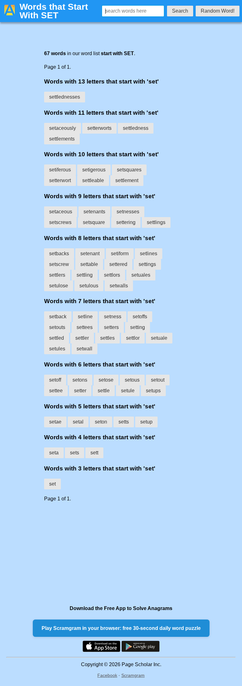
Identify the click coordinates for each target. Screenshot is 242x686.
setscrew (59, 264)
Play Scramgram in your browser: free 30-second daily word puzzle (121, 628)
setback (57, 316)
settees (85, 327)
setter (80, 390)
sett (94, 452)
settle (104, 390)
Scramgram (133, 675)
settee (56, 390)
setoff (55, 380)
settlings (156, 222)
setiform (120, 253)
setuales (140, 275)
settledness (135, 128)
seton (101, 421)
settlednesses (64, 97)
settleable (93, 180)
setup (146, 421)
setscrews (60, 222)
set (52, 484)
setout (157, 380)
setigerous (94, 169)
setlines (148, 253)
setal (78, 421)
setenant (90, 253)
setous (132, 380)
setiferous (60, 169)
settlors (112, 275)
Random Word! (217, 11)
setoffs (140, 316)
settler (82, 338)
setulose (58, 285)
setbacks (59, 253)
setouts (57, 327)
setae (55, 421)
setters (111, 327)
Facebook (107, 675)
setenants (94, 211)
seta (54, 452)
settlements (62, 138)
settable (89, 264)
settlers (57, 275)
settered (118, 264)
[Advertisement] (108, 553)
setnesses (128, 211)
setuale (159, 338)
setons (79, 380)
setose (106, 380)
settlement (126, 180)
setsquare (94, 222)
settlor (133, 338)
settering (125, 222)
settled (56, 338)
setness (112, 316)
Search (180, 11)
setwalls (119, 285)
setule (128, 390)
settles (107, 338)
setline (85, 316)
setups (153, 390)
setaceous (60, 211)
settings (147, 264)
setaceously (62, 128)
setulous (88, 285)
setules (57, 348)
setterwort (60, 180)
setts (123, 421)
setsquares (129, 169)
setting (137, 327)
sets (74, 452)
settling (85, 275)
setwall (84, 348)
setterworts (99, 128)
